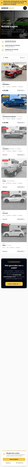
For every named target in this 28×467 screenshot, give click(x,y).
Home (3, 20)
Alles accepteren (14, 459)
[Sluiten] (26, 3)
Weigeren (8, 463)
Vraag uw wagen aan (13, 284)
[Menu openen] (25, 8)
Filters (6, 57)
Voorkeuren (20, 463)
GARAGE (7, 8)
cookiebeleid (19, 456)
